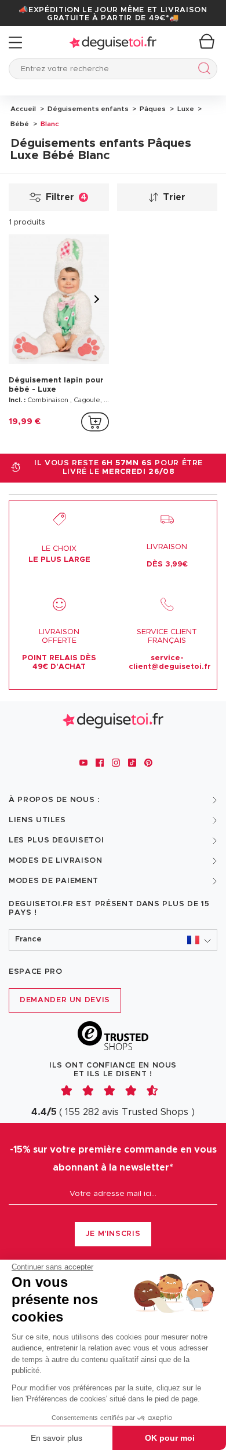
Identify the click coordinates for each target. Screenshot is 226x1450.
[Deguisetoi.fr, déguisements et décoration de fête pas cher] (113, 42)
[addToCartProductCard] (95, 421)
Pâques (151, 108)
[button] (113, 940)
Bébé (20, 123)
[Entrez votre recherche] (202, 70)
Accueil (23, 108)
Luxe (185, 108)
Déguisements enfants (87, 108)
